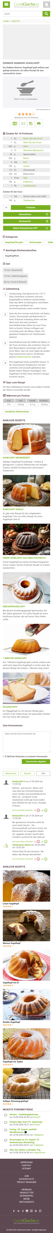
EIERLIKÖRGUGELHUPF (14, 606)
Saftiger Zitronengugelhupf (15, 1101)
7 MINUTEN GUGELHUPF (15, 658)
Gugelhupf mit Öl (11, 982)
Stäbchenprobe (24, 357)
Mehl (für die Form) (32, 142)
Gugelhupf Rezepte (14, 242)
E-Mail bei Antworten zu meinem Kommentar (26, 756)
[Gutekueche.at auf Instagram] (27, 1211)
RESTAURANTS (26, 1202)
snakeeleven (39, 1152)
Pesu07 (36, 1117)
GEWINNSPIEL (26, 1196)
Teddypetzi (38, 1135)
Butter (26, 158)
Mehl (25, 146)
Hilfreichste (10, 773)
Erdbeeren (28, 182)
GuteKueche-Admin (21, 845)
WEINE (26, 1199)
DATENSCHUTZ (26, 1179)
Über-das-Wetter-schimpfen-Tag (25, 1150)
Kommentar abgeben (36, 761)
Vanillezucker (29, 185)
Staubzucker (29, 200)
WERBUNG (27, 1189)
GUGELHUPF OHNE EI (13, 509)
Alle (43, 773)
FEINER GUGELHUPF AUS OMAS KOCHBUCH (24, 558)
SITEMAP (26, 1168)
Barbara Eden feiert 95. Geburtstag (26, 1122)
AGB (27, 1176)
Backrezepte (35, 242)
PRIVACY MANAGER (26, 1182)
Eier (25, 162)
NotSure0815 (18, 781)
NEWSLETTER (26, 1192)
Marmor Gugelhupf (11, 943)
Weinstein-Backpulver (33, 150)
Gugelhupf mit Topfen (13, 1061)
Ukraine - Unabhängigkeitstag (24, 1114)
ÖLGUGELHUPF (10, 707)
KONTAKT (26, 1165)
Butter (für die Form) (32, 138)
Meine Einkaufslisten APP (25, 228)
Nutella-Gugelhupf (11, 1022)
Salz (25, 178)
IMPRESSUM (26, 1162)
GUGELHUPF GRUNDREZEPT (16, 457)
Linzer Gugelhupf (11, 903)
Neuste (27, 773)
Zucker (26, 166)
